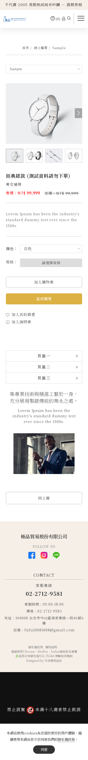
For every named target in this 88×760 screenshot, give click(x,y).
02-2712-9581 (44, 593)
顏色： (12, 248)
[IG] (44, 555)
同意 (44, 749)
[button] (68, 19)
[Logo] (15, 18)
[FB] (32, 555)
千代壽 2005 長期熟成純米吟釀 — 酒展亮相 (43, 4)
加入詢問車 (21, 321)
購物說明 (51, 647)
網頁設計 (56, 660)
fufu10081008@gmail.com (49, 629)
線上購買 (41, 47)
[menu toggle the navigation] (80, 18)
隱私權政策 (66, 739)
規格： (12, 261)
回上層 (44, 498)
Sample (59, 47)
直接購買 (44, 298)
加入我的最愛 (23, 314)
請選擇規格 (51, 262)
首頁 (25, 47)
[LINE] (56, 555)
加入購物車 (44, 282)
